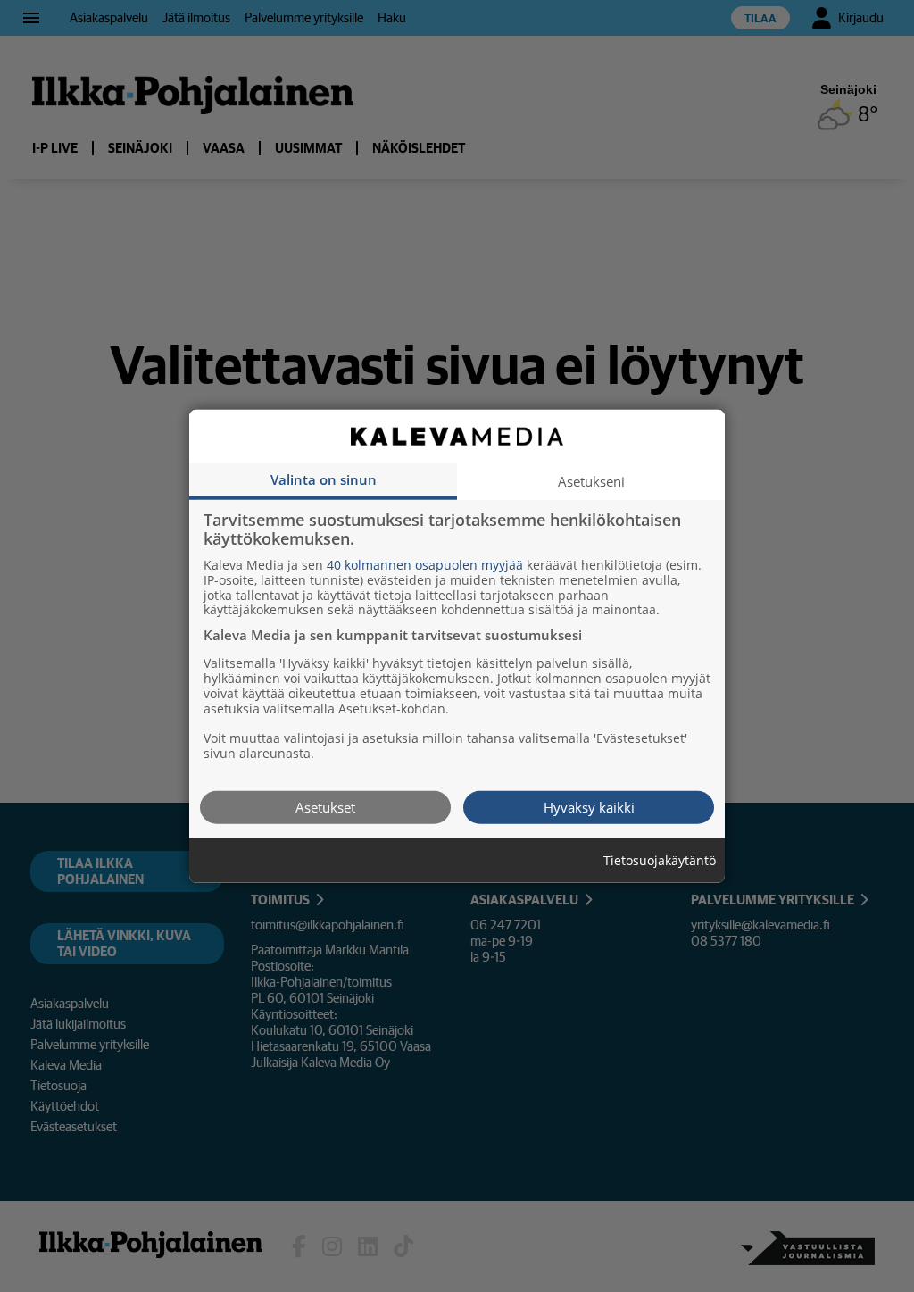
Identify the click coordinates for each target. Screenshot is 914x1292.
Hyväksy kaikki (589, 806)
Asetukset (325, 806)
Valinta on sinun (323, 479)
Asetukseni (591, 480)
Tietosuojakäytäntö (659, 860)
